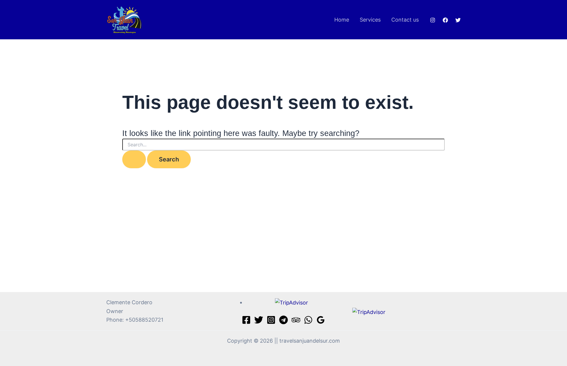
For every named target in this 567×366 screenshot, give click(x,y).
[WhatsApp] (308, 319)
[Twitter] (458, 20)
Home (341, 20)
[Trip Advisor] (295, 319)
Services (370, 20)
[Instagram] (432, 20)
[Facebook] (445, 20)
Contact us (405, 20)
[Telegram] (283, 319)
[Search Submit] (134, 159)
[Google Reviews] (320, 319)
